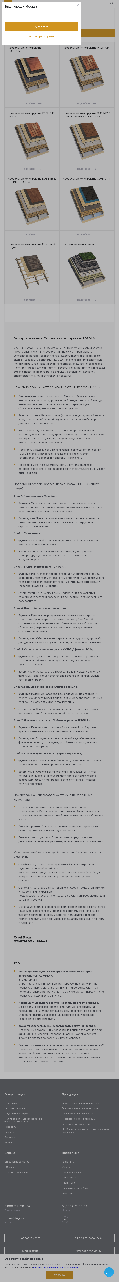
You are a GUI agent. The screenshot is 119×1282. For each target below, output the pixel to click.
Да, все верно (41, 26)
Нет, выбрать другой (41, 36)
